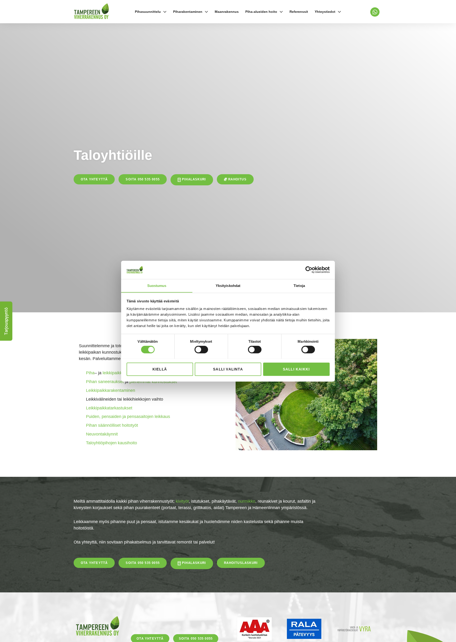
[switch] (201, 349)
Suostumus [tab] (156, 285)
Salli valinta (228, 369)
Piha (90, 372)
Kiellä (159, 369)
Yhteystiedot (325, 12)
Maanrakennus (227, 12)
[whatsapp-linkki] (375, 12)
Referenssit (299, 12)
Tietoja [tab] (299, 285)
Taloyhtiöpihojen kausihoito (111, 442)
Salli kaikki (296, 369)
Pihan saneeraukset (105, 381)
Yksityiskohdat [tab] (228, 285)
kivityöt (182, 501)
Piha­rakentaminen (187, 12)
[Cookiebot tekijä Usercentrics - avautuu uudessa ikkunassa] (309, 269)
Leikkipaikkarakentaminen (110, 390)
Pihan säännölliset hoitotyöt (112, 425)
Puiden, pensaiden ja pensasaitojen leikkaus (128, 416)
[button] (6, 321)
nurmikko (246, 501)
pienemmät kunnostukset (153, 381)
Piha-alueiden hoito (261, 12)
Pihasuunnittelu (148, 12)
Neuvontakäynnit (102, 434)
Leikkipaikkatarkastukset (109, 408)
